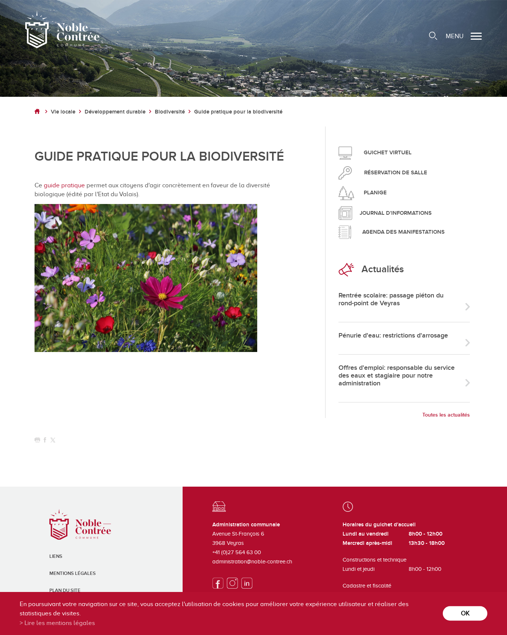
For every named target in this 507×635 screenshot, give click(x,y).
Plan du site (65, 590)
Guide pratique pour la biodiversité (238, 111)
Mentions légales (72, 573)
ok (465, 613)
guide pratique (64, 185)
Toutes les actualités (446, 415)
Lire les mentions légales (59, 622)
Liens (55, 556)
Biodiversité (170, 111)
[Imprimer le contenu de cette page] (37, 440)
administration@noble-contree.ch (252, 562)
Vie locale (63, 111)
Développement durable (115, 111)
